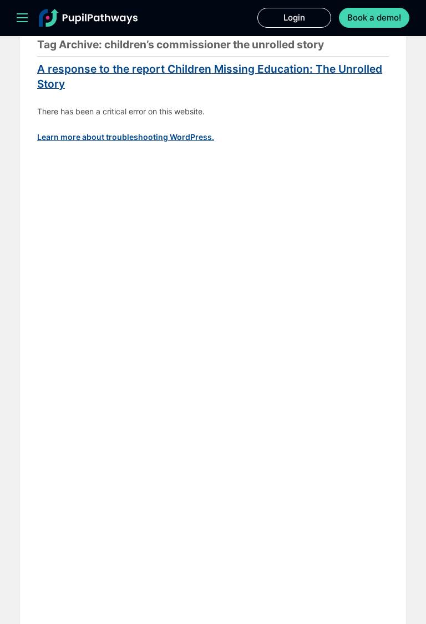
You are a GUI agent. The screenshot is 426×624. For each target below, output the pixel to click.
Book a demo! (374, 17)
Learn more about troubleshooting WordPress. (125, 137)
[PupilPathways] (88, 18)
